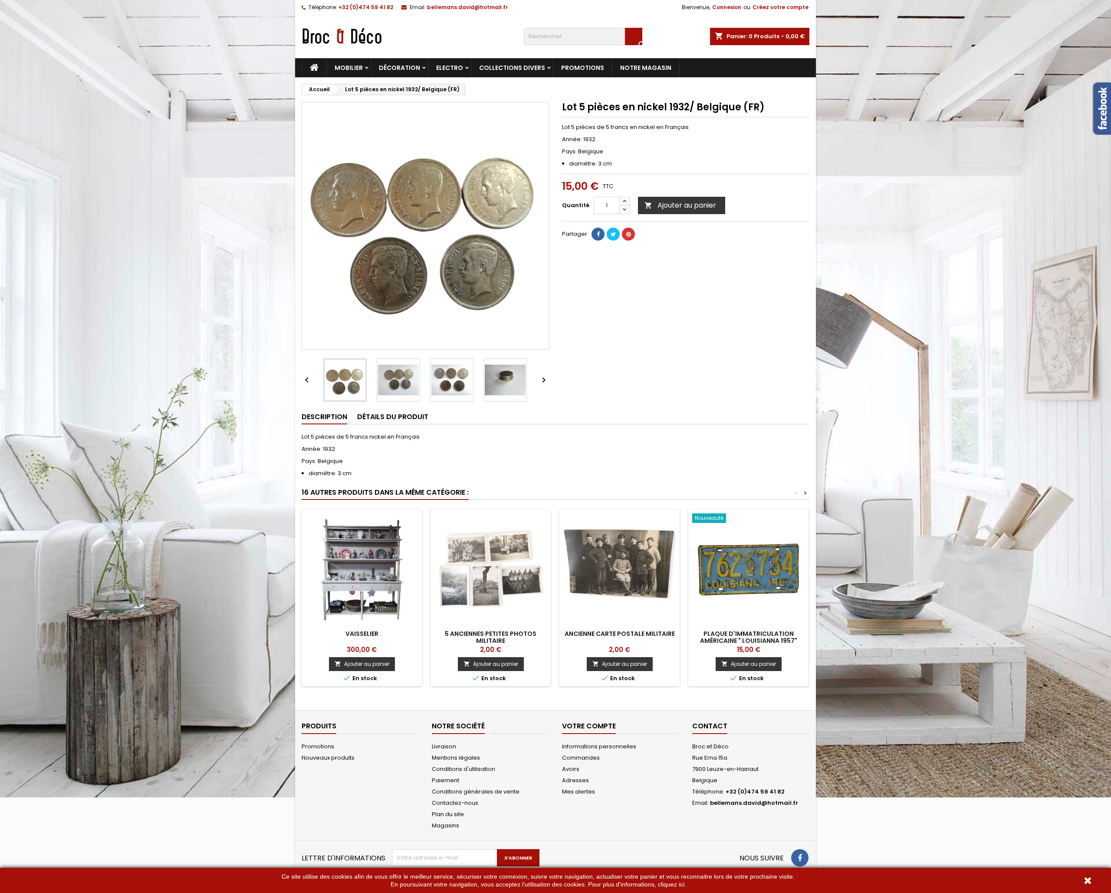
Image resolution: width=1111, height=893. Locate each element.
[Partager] (598, 234)
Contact (709, 726)
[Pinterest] (628, 234)
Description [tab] (324, 417)
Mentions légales (456, 758)
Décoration (399, 67)
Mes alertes (578, 791)
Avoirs (570, 769)
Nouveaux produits (328, 758)
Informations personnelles (599, 746)
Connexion (726, 7)
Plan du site (448, 814)
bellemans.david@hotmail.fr (467, 7)
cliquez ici (671, 884)
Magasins (445, 825)
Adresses (575, 780)
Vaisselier (361, 633)
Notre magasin (645, 67)
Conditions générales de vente (475, 791)
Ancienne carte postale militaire (620, 633)
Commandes (581, 758)
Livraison (444, 746)
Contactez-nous (455, 803)
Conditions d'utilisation (463, 769)
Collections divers (512, 67)
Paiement (445, 780)
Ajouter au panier (680, 205)
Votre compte (589, 726)
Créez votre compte (781, 7)
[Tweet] (613, 234)
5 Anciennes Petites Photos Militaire (490, 637)
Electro (449, 67)
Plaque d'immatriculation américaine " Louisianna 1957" (748, 637)
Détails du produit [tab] (392, 417)
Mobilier (349, 67)
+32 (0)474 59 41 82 (366, 7)
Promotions (582, 67)
